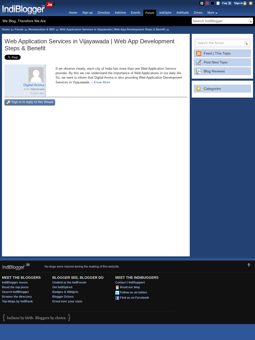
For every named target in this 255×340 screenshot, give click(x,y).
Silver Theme (212, 3)
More (210, 12)
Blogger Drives (63, 296)
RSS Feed (250, 3)
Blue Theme (201, 3)
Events (135, 12)
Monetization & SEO (41, 29)
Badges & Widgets (65, 292)
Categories (212, 89)
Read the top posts (15, 287)
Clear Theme (218, 3)
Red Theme (207, 3)
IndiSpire (165, 12)
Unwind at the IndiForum (69, 282)
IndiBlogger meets (15, 282)
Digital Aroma (33, 85)
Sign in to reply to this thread (32, 102)
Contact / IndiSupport (130, 282)
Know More (102, 82)
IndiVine (120, 12)
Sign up (87, 12)
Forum (149, 13)
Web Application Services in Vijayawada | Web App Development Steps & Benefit (112, 29)
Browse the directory (17, 296)
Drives (198, 12)
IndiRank (183, 12)
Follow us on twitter (133, 292)
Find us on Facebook (134, 297)
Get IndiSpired (62, 287)
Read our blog (130, 287)
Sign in (240, 3)
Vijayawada (37, 89)
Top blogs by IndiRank (17, 301)
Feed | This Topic (217, 53)
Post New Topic (216, 62)
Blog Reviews (214, 71)
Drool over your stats (67, 301)
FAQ (226, 3)
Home (73, 12)
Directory (104, 12)
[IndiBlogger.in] (30, 15)
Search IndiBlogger (15, 292)
